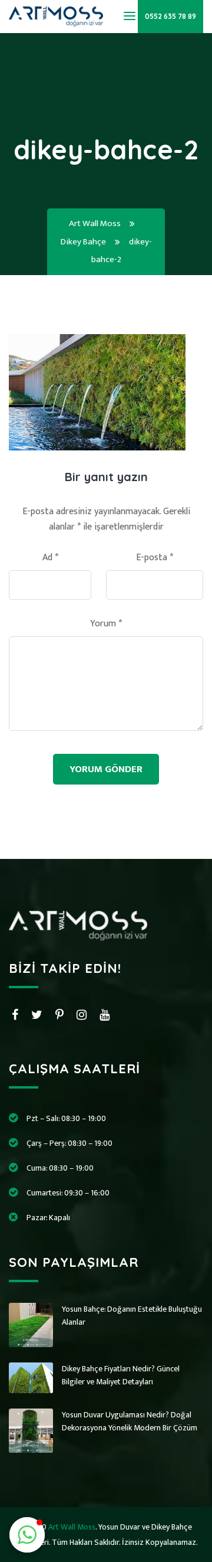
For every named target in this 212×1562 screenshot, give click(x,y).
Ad (50, 558)
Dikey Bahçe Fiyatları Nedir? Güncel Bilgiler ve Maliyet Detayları (121, 1375)
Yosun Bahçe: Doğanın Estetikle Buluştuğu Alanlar (132, 1315)
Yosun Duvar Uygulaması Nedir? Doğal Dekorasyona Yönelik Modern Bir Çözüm (129, 1421)
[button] (27, 1535)
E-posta (154, 558)
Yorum (106, 624)
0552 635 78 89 (170, 16)
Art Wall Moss (71, 1527)
